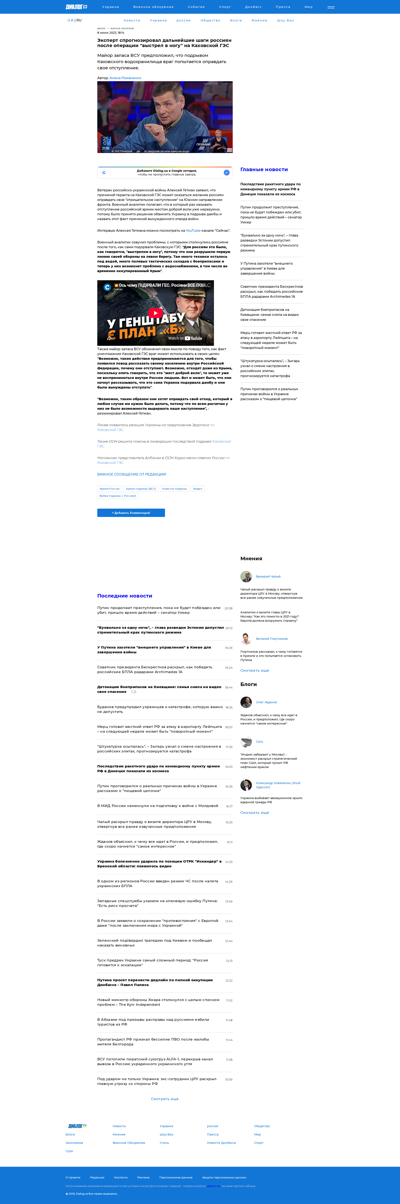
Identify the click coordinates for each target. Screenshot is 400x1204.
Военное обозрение (122, 28)
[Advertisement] (165, 551)
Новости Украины (174, 488)
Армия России (110, 488)
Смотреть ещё (165, 1099)
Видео (197, 488)
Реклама (143, 1177)
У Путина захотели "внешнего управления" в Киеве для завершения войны (266, 268)
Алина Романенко (125, 78)
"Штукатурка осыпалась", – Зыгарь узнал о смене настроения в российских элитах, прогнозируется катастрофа (270, 368)
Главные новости (264, 169)
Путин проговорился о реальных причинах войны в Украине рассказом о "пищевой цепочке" (269, 394)
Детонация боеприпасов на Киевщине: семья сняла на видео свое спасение (269, 315)
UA (71, 20)
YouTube (193, 231)
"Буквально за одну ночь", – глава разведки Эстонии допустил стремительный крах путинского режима (269, 242)
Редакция (97, 1177)
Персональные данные (175, 1177)
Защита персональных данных (224, 1177)
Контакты (121, 1177)
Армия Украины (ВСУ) (141, 488)
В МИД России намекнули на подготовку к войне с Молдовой (158, 806)
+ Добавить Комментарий (131, 512)
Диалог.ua (213, 1186)
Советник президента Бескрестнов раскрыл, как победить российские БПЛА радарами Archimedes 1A (271, 292)
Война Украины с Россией (118, 495)
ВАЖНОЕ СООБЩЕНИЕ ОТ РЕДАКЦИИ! (131, 474)
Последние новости (124, 596)
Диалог (101, 28)
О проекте (73, 1177)
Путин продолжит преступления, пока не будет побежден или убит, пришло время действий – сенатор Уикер (271, 214)
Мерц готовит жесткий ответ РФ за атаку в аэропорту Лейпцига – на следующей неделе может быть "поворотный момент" (271, 340)
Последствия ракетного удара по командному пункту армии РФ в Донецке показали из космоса (270, 189)
